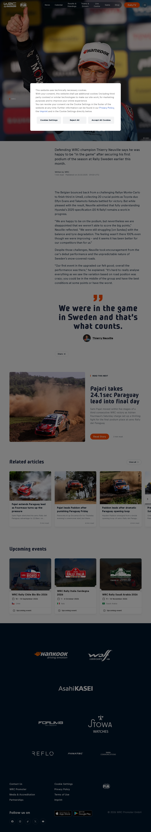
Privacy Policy (106, 108)
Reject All (74, 120)
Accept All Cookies (101, 120)
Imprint (44, 111)
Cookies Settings (49, 120)
